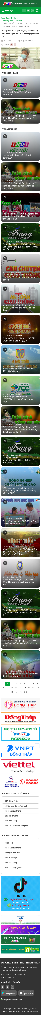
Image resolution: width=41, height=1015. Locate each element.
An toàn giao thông (13, 811)
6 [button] (29, 684)
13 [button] (20, 688)
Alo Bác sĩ (9, 843)
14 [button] (25, 688)
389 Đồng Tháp (11, 801)
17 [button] (38, 688)
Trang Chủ (5, 18)
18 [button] (12, 692)
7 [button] (33, 684)
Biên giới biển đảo (12, 853)
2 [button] (11, 684)
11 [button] (12, 688)
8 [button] (37, 684)
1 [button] (7, 684)
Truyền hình (15, 18)
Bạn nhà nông (11, 821)
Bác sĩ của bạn (11, 858)
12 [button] (16, 688)
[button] (29, 692)
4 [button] (20, 684)
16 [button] (33, 688)
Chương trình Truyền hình (12, 21)
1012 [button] (20, 692)
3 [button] (16, 684)
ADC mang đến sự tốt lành (16, 806)
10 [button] (7, 688)
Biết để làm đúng (12, 816)
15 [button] (29, 688)
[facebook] (11, 44)
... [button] (16, 692)
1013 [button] (25, 692)
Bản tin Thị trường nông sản (16, 826)
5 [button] (24, 684)
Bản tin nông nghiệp (13, 867)
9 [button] (3, 688)
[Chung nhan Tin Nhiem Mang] (20, 999)
